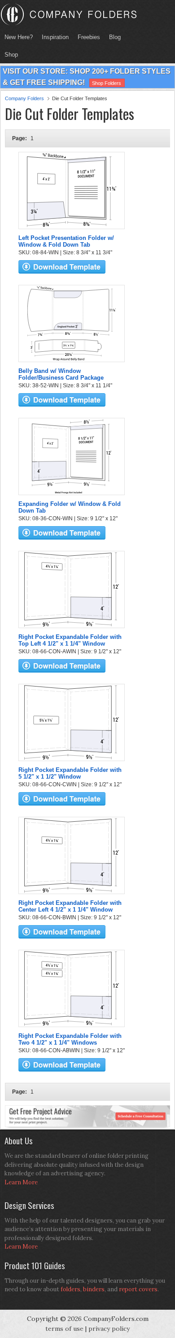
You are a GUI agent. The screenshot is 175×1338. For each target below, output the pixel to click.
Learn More (21, 1182)
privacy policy (109, 1329)
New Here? (18, 37)
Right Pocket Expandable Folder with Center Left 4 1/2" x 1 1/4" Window (70, 906)
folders (70, 1289)
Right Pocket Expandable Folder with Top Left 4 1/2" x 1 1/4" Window (70, 640)
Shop (9, 54)
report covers (138, 1289)
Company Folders (24, 98)
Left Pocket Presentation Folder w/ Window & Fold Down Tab (66, 241)
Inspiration (55, 37)
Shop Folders (106, 83)
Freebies (86, 37)
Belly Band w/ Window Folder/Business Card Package (61, 374)
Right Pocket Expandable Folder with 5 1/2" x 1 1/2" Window (70, 773)
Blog (115, 37)
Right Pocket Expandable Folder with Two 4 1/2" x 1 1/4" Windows (70, 1039)
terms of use (64, 1329)
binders (94, 1289)
